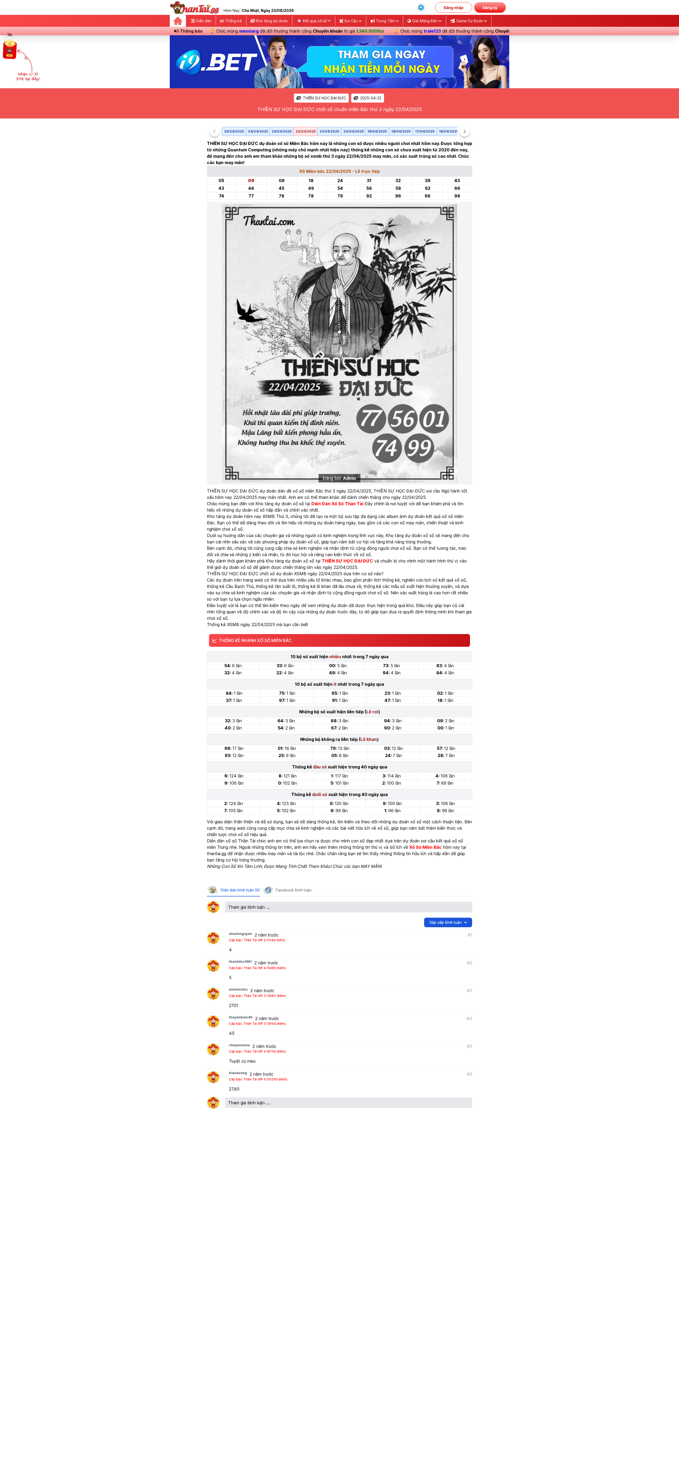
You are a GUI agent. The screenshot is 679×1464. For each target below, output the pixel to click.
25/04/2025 (234, 131)
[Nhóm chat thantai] (421, 7)
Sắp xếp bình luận (445, 922)
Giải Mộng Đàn (425, 21)
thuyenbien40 (241, 1017)
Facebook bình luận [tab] (293, 890)
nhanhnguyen (240, 934)
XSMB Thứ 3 (275, 516)
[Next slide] (464, 131)
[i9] (339, 61)
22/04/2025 (306, 131)
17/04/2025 (424, 131)
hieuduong (238, 1073)
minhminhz (238, 989)
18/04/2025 (401, 131)
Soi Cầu (351, 21)
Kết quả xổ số (315, 21)
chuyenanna (239, 1045)
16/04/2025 (448, 131)
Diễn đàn (203, 21)
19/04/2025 (377, 131)
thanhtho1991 (240, 962)
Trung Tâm (385, 21)
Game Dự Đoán (469, 21)
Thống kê (233, 21)
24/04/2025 (258, 131)
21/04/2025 (329, 131)
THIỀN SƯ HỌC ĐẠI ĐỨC (324, 98)
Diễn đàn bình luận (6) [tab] (240, 890)
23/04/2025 (281, 131)
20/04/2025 (353, 131)
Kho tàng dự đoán (271, 21)
